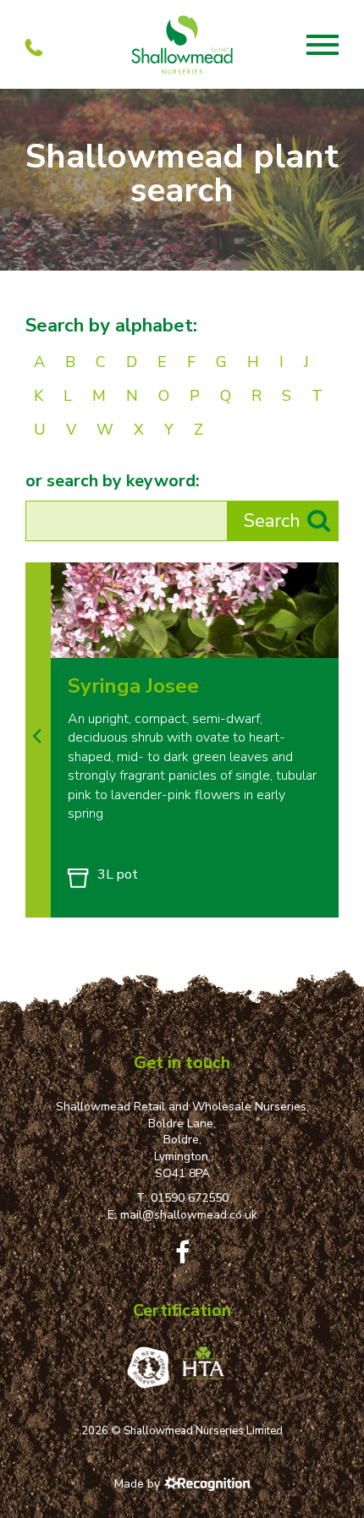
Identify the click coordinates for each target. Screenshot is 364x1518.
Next (320, 639)
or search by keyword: (112, 481)
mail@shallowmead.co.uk (188, 1215)
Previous (285, 639)
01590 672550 (190, 1198)
